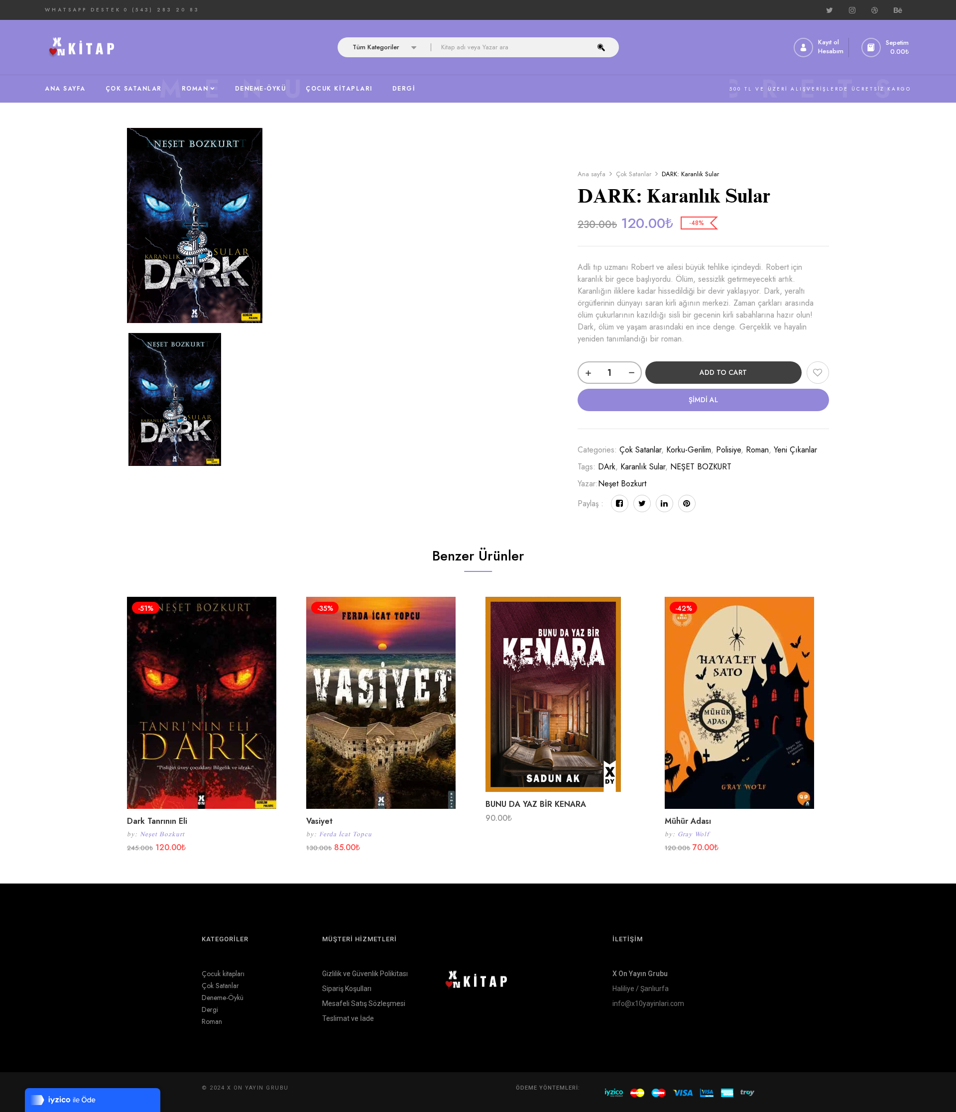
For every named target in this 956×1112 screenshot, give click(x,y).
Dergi (210, 1009)
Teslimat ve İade (348, 1018)
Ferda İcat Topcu (345, 834)
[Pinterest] (687, 503)
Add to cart (723, 372)
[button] (886, 47)
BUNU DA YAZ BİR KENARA (535, 804)
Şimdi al (703, 400)
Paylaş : (590, 503)
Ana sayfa (591, 174)
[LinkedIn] (664, 503)
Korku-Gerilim (688, 449)
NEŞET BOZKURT (700, 466)
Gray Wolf (693, 834)
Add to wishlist (818, 372)
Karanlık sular (642, 466)
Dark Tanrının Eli (157, 821)
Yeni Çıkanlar (795, 449)
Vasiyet (319, 821)
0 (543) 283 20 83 (161, 9)
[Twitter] (642, 503)
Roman (757, 449)
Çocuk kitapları (223, 974)
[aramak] (601, 47)
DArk (606, 466)
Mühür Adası (688, 821)
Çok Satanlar (633, 174)
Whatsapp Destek (83, 9)
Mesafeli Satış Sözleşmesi (363, 1003)
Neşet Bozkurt (622, 483)
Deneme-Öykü (222, 997)
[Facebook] (619, 503)
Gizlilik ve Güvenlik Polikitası (365, 974)
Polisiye (728, 449)
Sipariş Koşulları (346, 989)
